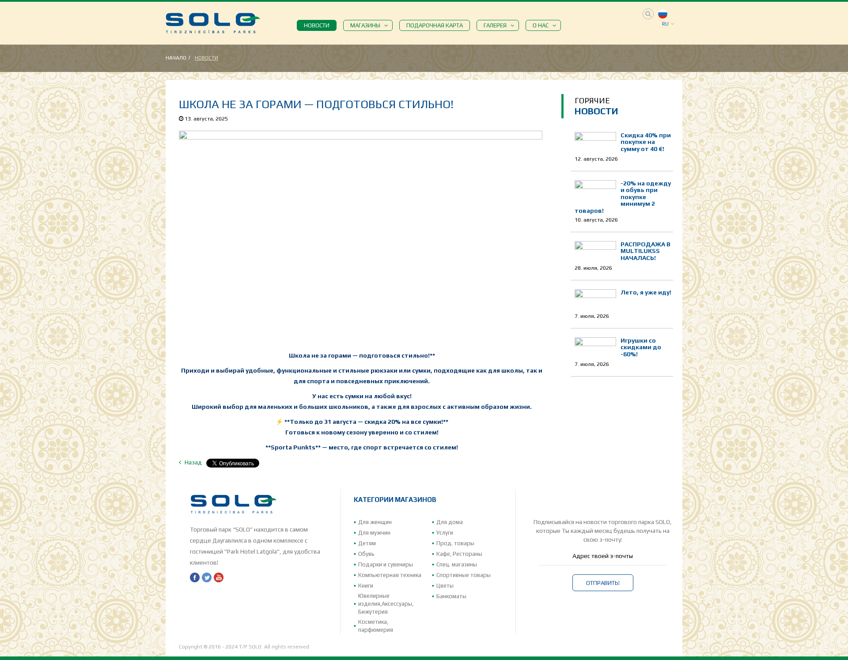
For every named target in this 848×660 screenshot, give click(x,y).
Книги (365, 585)
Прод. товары (455, 543)
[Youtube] (218, 577)
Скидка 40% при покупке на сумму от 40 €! (646, 142)
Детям (367, 543)
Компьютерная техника (389, 575)
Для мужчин (374, 532)
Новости (206, 58)
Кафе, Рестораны (459, 554)
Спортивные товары (463, 575)
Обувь (366, 554)
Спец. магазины (456, 564)
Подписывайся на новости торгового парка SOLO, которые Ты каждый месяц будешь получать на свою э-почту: (603, 530)
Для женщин (375, 522)
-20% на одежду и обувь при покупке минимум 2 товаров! (623, 197)
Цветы (445, 585)
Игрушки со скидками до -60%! (641, 347)
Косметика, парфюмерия (375, 626)
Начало (176, 58)
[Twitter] (207, 577)
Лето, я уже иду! (646, 292)
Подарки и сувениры (385, 564)
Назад (192, 462)
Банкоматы (451, 596)
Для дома (449, 522)
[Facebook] (195, 577)
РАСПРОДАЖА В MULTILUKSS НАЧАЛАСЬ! (645, 251)
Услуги (444, 532)
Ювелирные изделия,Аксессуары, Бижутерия (385, 603)
